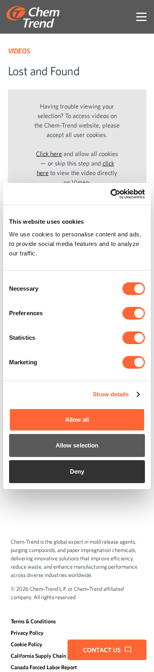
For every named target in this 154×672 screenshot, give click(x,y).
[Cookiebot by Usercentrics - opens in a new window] (111, 194)
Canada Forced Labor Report (44, 667)
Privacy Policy (27, 632)
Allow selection (77, 445)
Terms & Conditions (33, 621)
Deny (77, 471)
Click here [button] (49, 154)
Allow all (77, 419)
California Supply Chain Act (43, 655)
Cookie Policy (26, 644)
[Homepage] (33, 17)
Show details (111, 394)
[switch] (133, 313)
